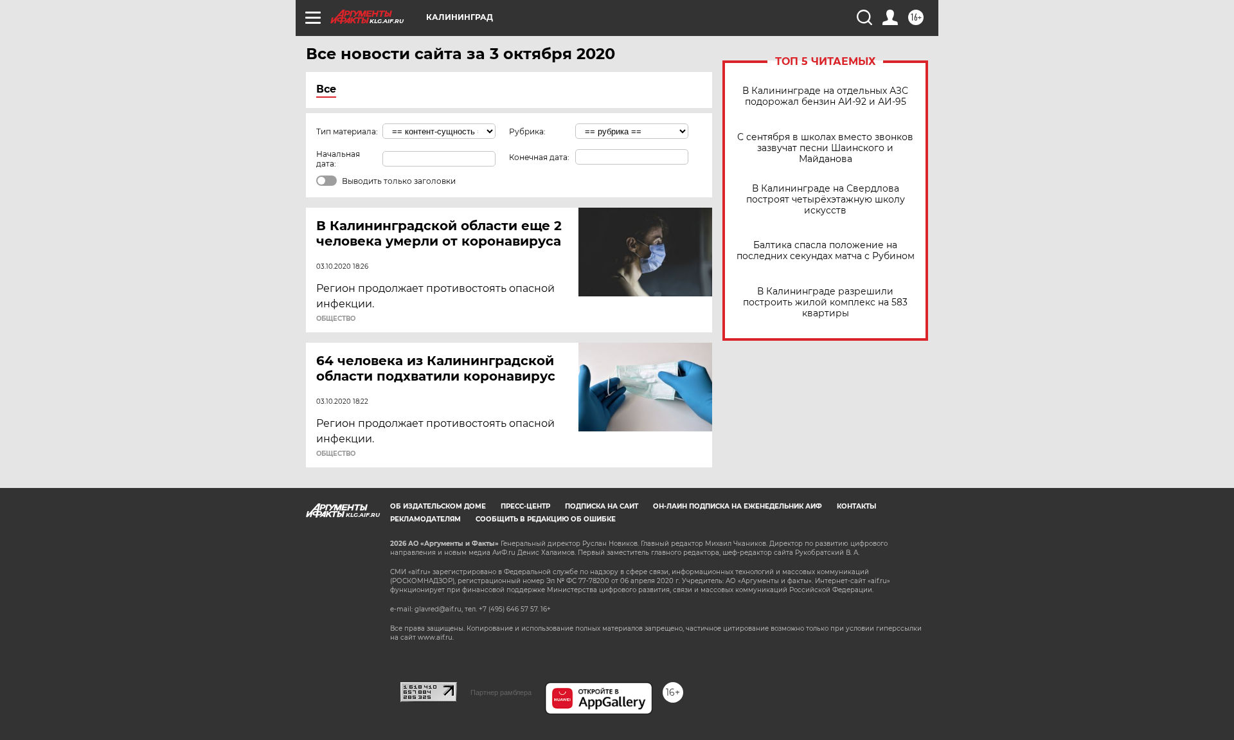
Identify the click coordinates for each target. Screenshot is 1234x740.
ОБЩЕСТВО (335, 319)
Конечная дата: (539, 157)
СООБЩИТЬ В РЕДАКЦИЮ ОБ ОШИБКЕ (546, 519)
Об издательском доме (438, 506)
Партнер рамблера (501, 692)
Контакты (856, 506)
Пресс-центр (525, 506)
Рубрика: (527, 131)
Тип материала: (347, 131)
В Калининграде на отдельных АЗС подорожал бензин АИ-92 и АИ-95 (825, 96)
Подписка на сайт (601, 506)
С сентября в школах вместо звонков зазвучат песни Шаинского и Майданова (825, 148)
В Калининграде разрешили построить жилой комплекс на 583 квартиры (825, 302)
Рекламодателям (425, 519)
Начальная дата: (338, 158)
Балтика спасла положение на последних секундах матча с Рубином (826, 251)
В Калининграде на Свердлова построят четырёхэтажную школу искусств (825, 199)
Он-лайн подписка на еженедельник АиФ (737, 506)
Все (326, 89)
